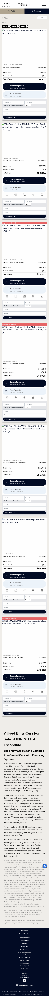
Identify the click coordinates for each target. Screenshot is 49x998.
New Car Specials (24, 955)
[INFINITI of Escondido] (15, 4)
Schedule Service (24, 963)
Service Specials (24, 966)
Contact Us (24, 931)
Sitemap (24, 943)
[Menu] (44, 4)
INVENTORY (24, 946)
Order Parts (24, 968)
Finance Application (24, 937)
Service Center (24, 960)
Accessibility (13, 992)
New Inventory (24, 950)
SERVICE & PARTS (24, 957)
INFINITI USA (24, 940)
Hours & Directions (24, 934)
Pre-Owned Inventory (24, 952)
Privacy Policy (23, 992)
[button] (45, 866)
